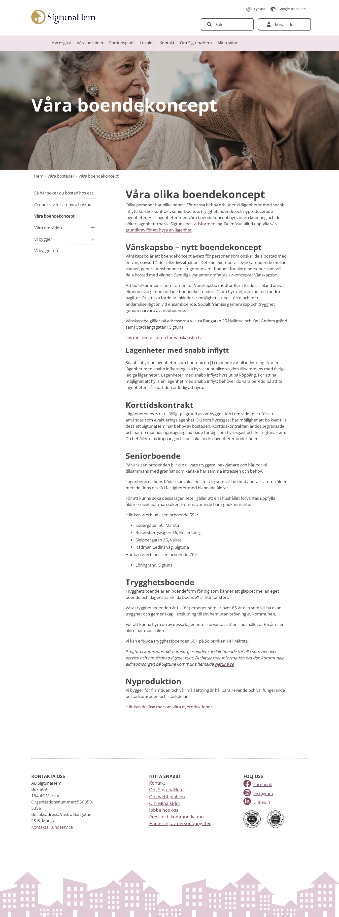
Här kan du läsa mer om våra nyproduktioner (169, 707)
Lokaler (147, 42)
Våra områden (48, 227)
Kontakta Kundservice (52, 827)
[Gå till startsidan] (63, 17)
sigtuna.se (224, 664)
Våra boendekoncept (54, 216)
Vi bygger (43, 239)
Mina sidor (227, 42)
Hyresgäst (61, 42)
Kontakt (167, 42)
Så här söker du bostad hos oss (64, 193)
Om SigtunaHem (196, 42)
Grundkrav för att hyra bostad (62, 204)
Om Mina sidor (164, 803)
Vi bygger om (47, 250)
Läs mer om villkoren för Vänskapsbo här (165, 337)
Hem (38, 176)
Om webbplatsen (167, 797)
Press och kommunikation (176, 817)
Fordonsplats (121, 42)
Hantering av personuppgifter (180, 823)
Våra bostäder (90, 42)
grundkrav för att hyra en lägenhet (159, 230)
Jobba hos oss (163, 810)
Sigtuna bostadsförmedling (196, 224)
